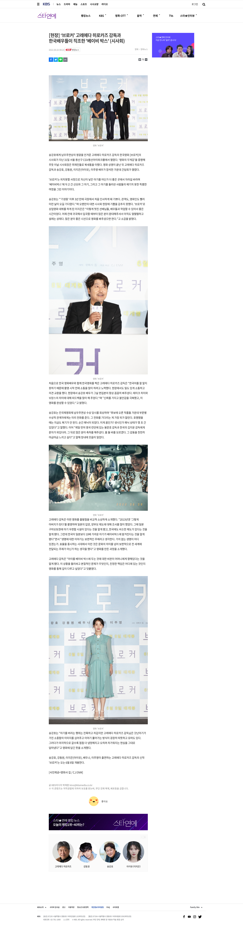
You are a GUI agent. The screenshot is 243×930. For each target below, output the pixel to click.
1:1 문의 (66, 919)
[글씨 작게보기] (140, 59)
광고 (63, 907)
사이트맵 (116, 907)
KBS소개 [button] (40, 907)
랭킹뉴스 (75, 49)
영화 (136, 49)
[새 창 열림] (51, 59)
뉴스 (59, 4)
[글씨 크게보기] (146, 59)
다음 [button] (144, 837)
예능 (75, 4)
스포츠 (84, 4)
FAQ (108, 907)
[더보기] (105, 15)
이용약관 (71, 907)
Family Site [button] (195, 907)
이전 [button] (141, 837)
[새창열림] (173, 45)
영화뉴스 (144, 49)
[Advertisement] (98, 882)
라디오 (105, 4)
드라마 (67, 4)
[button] (38, 4)
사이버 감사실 (54, 907)
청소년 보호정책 (82, 907)
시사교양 (94, 4)
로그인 (195, 4)
